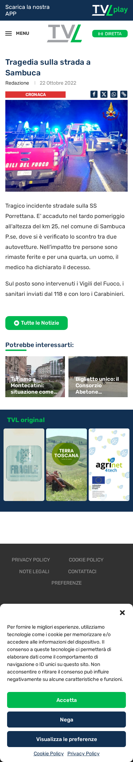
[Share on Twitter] (103, 94)
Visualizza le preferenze (66, 739)
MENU (19, 33)
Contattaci (82, 572)
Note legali (34, 572)
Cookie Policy (49, 754)
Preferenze (66, 583)
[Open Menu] (8, 33)
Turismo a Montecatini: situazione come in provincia (32, 385)
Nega (66, 719)
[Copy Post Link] (123, 94)
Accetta (66, 700)
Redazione (17, 83)
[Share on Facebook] (94, 94)
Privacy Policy (83, 754)
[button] (122, 612)
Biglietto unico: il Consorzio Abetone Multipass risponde (97, 385)
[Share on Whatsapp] (113, 94)
